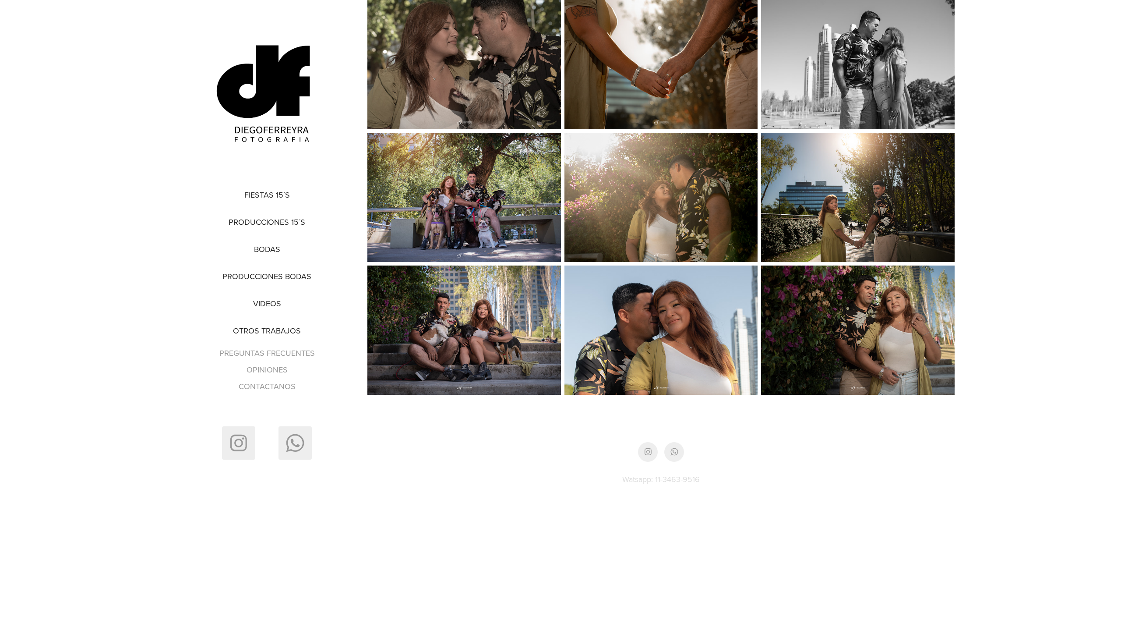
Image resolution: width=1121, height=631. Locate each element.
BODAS (267, 249)
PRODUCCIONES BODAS (266, 276)
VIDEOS (267, 303)
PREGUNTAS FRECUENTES (267, 352)
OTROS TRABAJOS (267, 330)
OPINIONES (267, 369)
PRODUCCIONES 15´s (267, 221)
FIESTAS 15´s (267, 194)
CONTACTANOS (267, 386)
